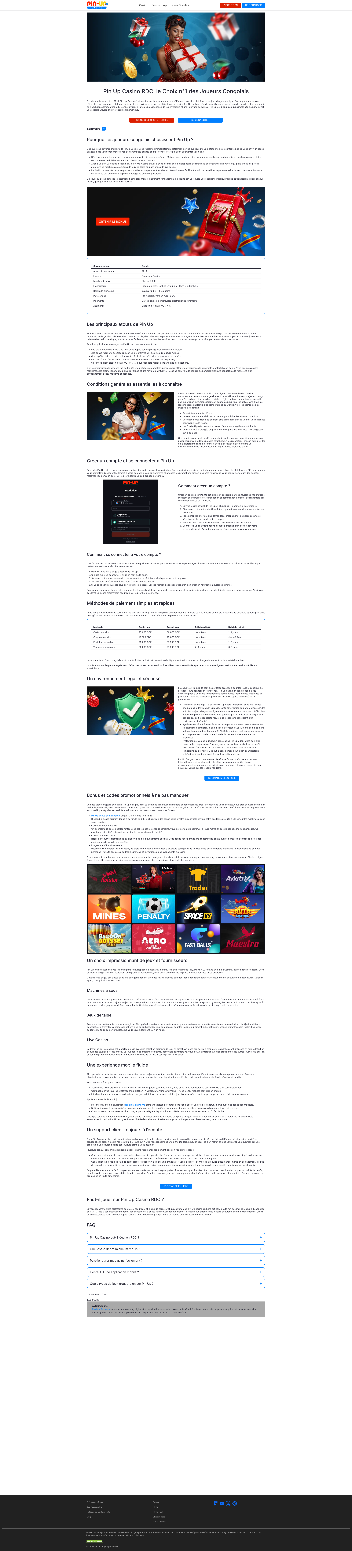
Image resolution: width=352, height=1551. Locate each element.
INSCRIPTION (230, 5)
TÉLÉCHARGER (253, 5)
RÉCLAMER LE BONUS (191, 783)
